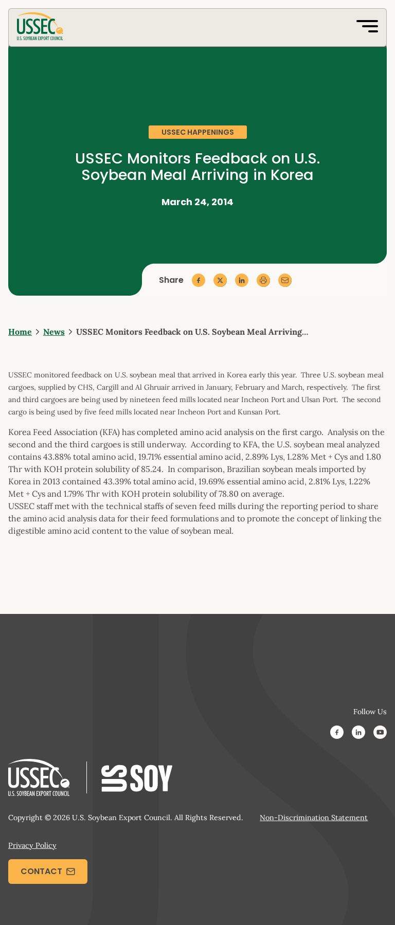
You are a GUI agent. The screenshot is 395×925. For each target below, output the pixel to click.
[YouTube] (380, 734)
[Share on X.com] (220, 280)
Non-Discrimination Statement (314, 817)
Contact (41, 871)
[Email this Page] (285, 280)
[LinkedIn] (358, 734)
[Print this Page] (263, 280)
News (54, 332)
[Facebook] (337, 734)
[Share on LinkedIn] (241, 280)
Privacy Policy (32, 845)
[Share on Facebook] (198, 280)
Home (20, 332)
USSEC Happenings (197, 132)
